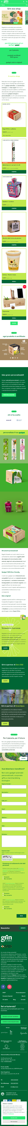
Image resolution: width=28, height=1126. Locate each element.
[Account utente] (23, 1)
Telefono (4, 817)
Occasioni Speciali (7, 996)
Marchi (23, 996)
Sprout (14, 975)
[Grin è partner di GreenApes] (4, 1032)
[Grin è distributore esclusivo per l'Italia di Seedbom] (6, 1046)
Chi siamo (5, 999)
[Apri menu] (1, 1)
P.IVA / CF (4, 800)
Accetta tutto (14, 1117)
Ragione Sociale (6, 784)
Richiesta (4, 834)
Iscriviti (23, 928)
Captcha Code (5, 851)
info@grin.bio (14, 1087)
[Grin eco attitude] (6, 1)
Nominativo (5, 792)
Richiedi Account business (10, 1016)
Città (3, 826)
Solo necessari (14, 1121)
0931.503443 (14, 1080)
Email (3, 809)
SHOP (4, 992)
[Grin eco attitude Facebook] (3, 987)
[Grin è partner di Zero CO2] (11, 1032)
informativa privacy (10, 883)
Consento (6, 877)
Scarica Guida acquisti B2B (11, 1022)
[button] (10, 357)
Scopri (19, 21)
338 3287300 (14, 1083)
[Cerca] (26, 5)
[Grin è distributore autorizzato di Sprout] (23, 1033)
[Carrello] (26, 1)
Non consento (8, 879)
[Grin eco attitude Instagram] (9, 987)
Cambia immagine (7, 859)
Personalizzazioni (8, 395)
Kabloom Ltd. (11, 978)
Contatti (23, 999)
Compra (14, 172)
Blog (14, 999)
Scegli (14, 281)
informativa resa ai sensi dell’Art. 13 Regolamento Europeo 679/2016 (13, 870)
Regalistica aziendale (7, 27)
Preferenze (11, 1113)
